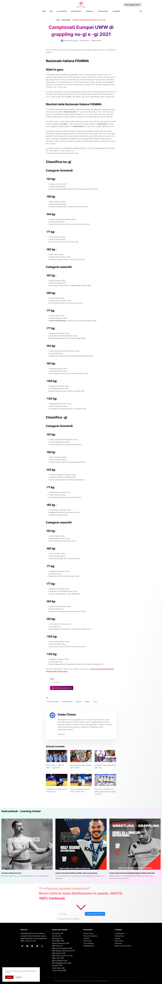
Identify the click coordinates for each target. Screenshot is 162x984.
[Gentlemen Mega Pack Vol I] (27, 844)
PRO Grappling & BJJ (59, 963)
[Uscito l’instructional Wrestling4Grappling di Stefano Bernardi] (135, 844)
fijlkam (87, 701)
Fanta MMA (56, 941)
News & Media (97, 40)
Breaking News (88, 946)
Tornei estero (56, 968)
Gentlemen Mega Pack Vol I (11, 873)
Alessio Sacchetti (53, 701)
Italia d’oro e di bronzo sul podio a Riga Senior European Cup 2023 (105, 791)
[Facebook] (22, 946)
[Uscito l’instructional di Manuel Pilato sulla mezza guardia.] (81, 844)
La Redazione (119, 933)
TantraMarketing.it (102, 981)
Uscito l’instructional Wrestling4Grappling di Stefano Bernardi (132, 873)
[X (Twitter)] (27, 946)
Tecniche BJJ (90, 11)
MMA (51, 11)
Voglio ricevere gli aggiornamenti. (61, 688)
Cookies (86, 938)
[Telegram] (42, 946)
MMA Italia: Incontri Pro (60, 956)
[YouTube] (37, 946)
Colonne (55, 936)
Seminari (55, 965)
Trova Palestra (103, 11)
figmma (78, 701)
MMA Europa (56, 953)
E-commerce (116, 11)
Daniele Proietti (67, 701)
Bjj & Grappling (62, 11)
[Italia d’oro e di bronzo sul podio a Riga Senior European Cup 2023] (105, 780)
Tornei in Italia (57, 970)
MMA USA (55, 958)
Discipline (55, 938)
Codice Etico (119, 936)
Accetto (9, 977)
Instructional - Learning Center (21, 811)
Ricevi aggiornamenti (132, 5)
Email (52, 679)
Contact (117, 938)
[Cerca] (140, 11)
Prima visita (87, 941)
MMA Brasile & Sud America (62, 951)
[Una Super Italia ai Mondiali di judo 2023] (105, 756)
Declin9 (18, 977)
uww (95, 701)
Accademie (56, 933)
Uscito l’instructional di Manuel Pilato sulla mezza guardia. (76, 873)
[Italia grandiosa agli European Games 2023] (81, 756)
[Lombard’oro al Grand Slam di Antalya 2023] (56, 780)
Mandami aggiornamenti (95, 914)
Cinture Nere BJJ (76, 11)
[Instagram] (32, 946)
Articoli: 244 (61, 734)
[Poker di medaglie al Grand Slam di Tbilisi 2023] (81, 780)
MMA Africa (56, 946)
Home (43, 11)
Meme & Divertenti (58, 943)
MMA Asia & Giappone (60, 948)
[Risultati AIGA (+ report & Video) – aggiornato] (56, 756)
